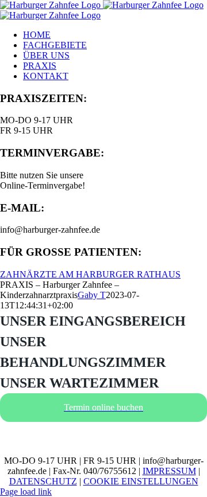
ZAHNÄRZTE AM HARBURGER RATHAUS (90, 274)
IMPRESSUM (169, 471)
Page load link (26, 491)
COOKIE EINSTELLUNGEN (140, 481)
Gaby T (92, 295)
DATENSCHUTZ (43, 481)
